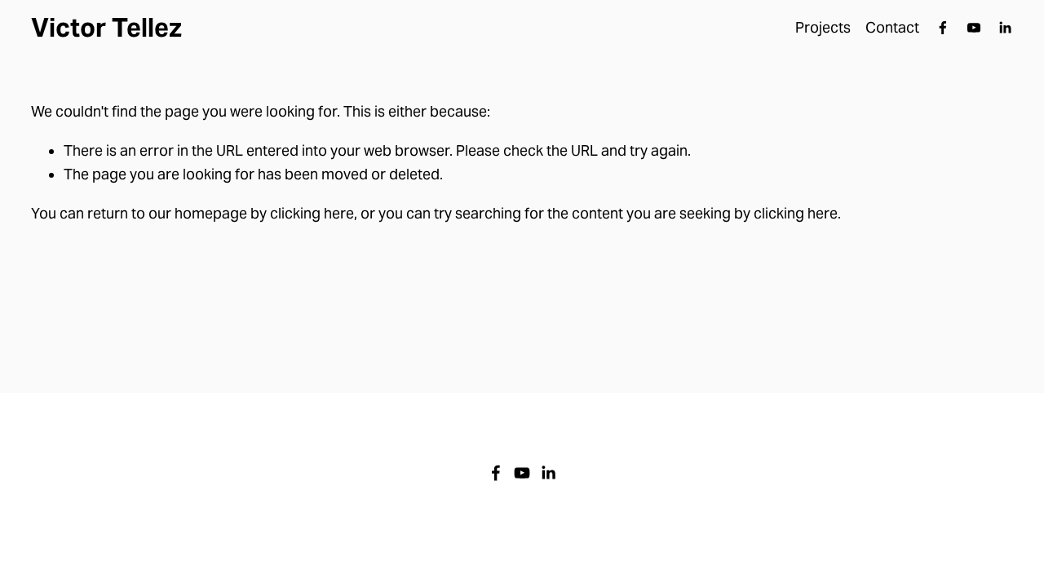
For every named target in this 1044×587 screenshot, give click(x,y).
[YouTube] (974, 28)
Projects (823, 28)
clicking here (312, 214)
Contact (892, 28)
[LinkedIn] (1005, 28)
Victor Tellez (106, 27)
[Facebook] (943, 28)
